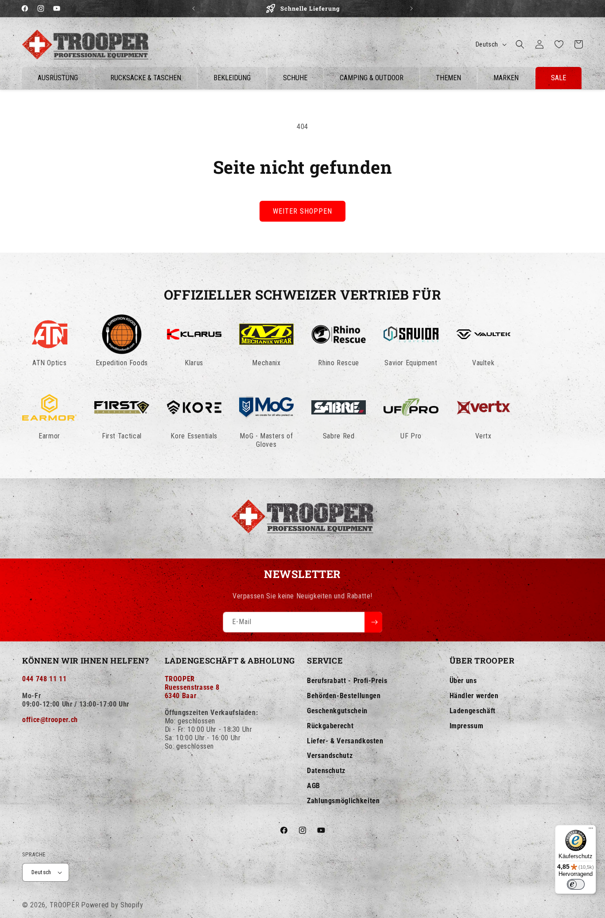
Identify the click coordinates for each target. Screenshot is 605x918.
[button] (520, 44)
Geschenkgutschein (337, 711)
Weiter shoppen (302, 211)
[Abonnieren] (373, 622)
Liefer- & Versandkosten (345, 741)
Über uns (463, 680)
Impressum (467, 726)
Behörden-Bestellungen (343, 695)
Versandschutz (330, 755)
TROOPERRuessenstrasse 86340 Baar (192, 687)
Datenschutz (326, 770)
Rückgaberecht (330, 726)
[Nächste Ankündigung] (411, 8)
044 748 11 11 (44, 679)
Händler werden (474, 695)
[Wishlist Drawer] (559, 44)
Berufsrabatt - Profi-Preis (347, 680)
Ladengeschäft (473, 711)
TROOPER (65, 905)
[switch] (576, 884)
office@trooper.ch (50, 719)
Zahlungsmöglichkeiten (343, 801)
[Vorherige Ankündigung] (193, 8)
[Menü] (591, 830)
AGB (313, 785)
